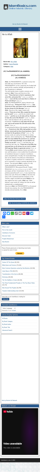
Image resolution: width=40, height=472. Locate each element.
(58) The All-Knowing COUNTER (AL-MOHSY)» (22, 203)
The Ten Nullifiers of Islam (9, 280)
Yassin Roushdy (13, 64)
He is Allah (14, 61)
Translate (13, 310)
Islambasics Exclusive (8, 233)
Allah (11, 66)
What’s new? (5, 227)
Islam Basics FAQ (7, 271)
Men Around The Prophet (9, 288)
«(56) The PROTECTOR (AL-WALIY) (14, 199)
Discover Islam (6, 236)
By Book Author (6, 324)
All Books (5, 318)
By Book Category (7, 321)
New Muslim (5, 242)
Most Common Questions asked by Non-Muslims (16, 268)
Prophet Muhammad (8, 239)
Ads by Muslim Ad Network (20, 24)
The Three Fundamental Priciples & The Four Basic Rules (18, 283)
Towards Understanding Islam (10, 291)
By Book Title (6, 327)
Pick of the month (7, 230)
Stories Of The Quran (8, 262)
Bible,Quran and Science (9, 265)
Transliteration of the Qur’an (10, 274)
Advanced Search (7, 330)
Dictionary (5, 277)
